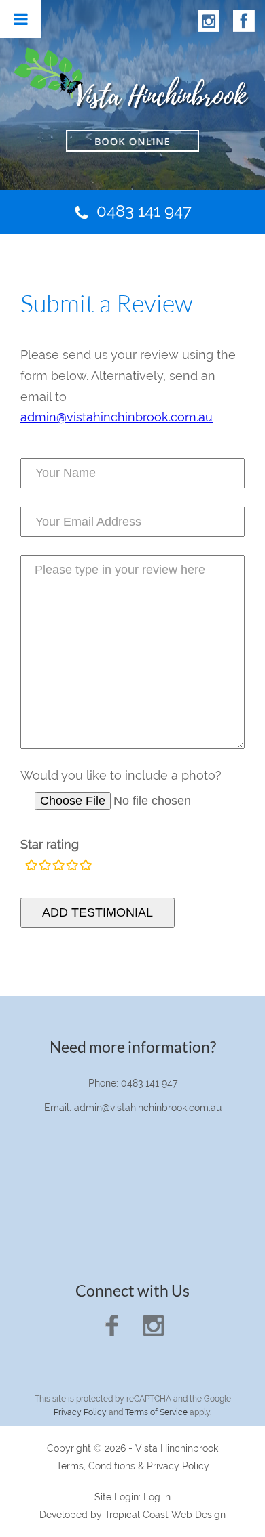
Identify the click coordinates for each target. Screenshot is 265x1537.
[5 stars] (85, 866)
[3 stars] (58, 866)
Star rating (49, 844)
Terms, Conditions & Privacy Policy (132, 1465)
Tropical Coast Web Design (165, 1514)
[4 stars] (72, 866)
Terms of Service (156, 1412)
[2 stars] (45, 866)
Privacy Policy (80, 1412)
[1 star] (31, 866)
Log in (157, 1497)
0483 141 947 (144, 211)
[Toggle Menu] (20, 19)
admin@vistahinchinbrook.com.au (116, 417)
